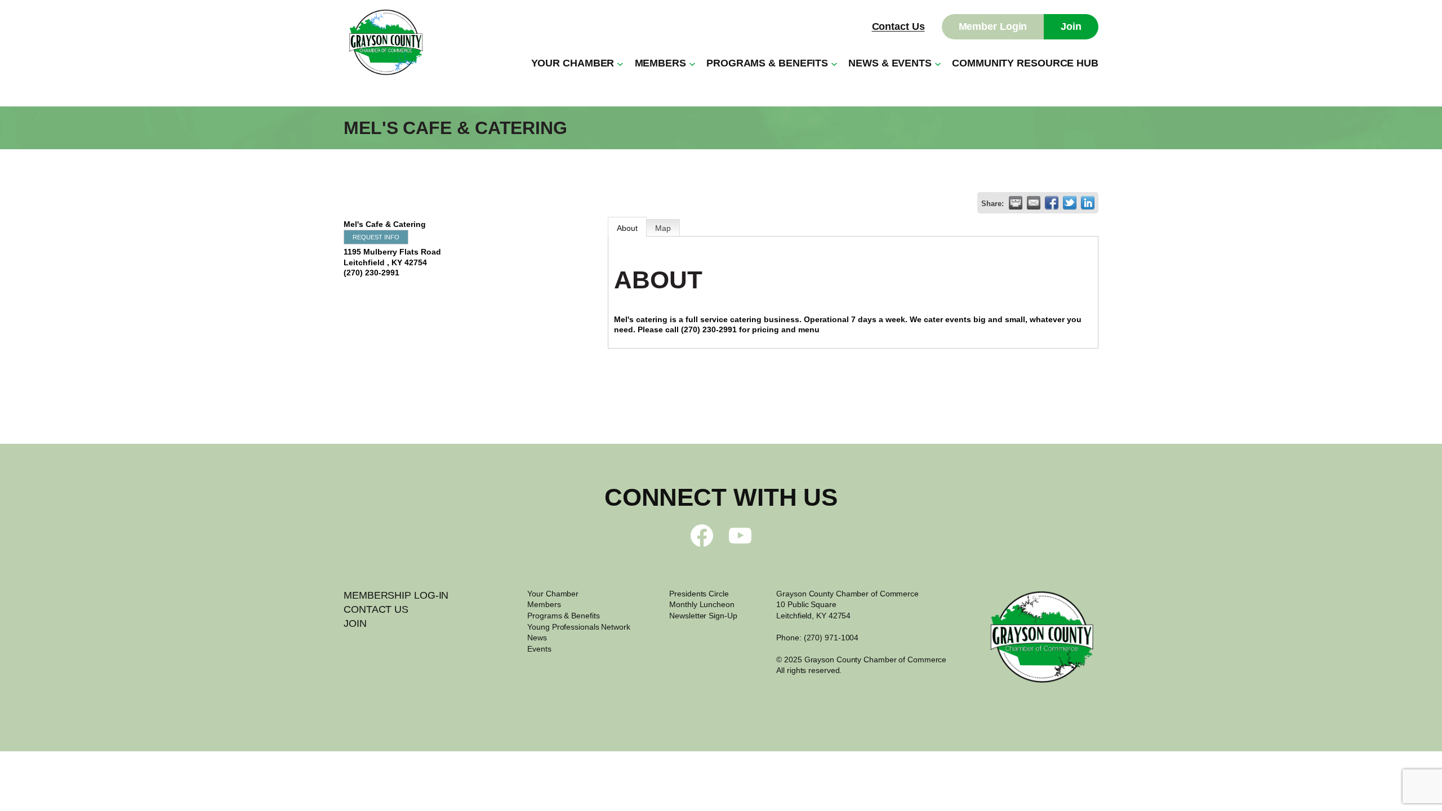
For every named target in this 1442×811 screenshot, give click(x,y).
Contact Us (898, 26)
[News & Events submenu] (937, 63)
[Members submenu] (692, 63)
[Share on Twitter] (1069, 203)
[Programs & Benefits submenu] (834, 63)
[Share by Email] (1033, 203)
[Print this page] (1015, 203)
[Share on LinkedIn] (1087, 203)
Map (663, 228)
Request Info (376, 237)
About (627, 228)
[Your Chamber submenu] (620, 63)
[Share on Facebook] (1051, 203)
